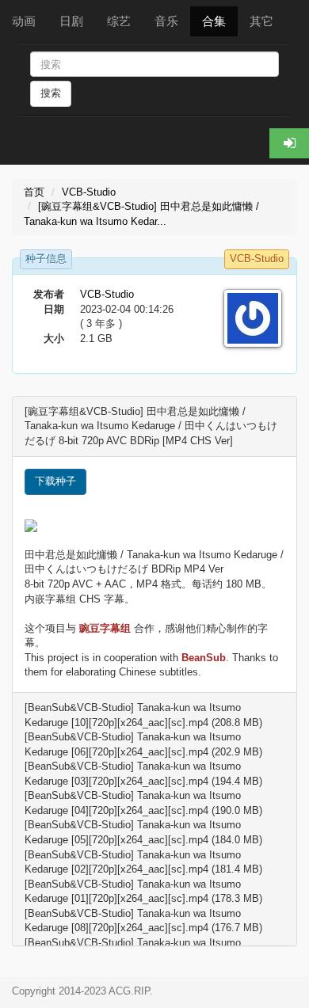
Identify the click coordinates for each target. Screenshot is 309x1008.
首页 (34, 192)
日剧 (71, 21)
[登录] (289, 143)
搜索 (50, 93)
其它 (261, 21)
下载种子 (55, 481)
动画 (24, 21)
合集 (214, 21)
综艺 (119, 21)
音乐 (166, 21)
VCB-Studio (89, 192)
